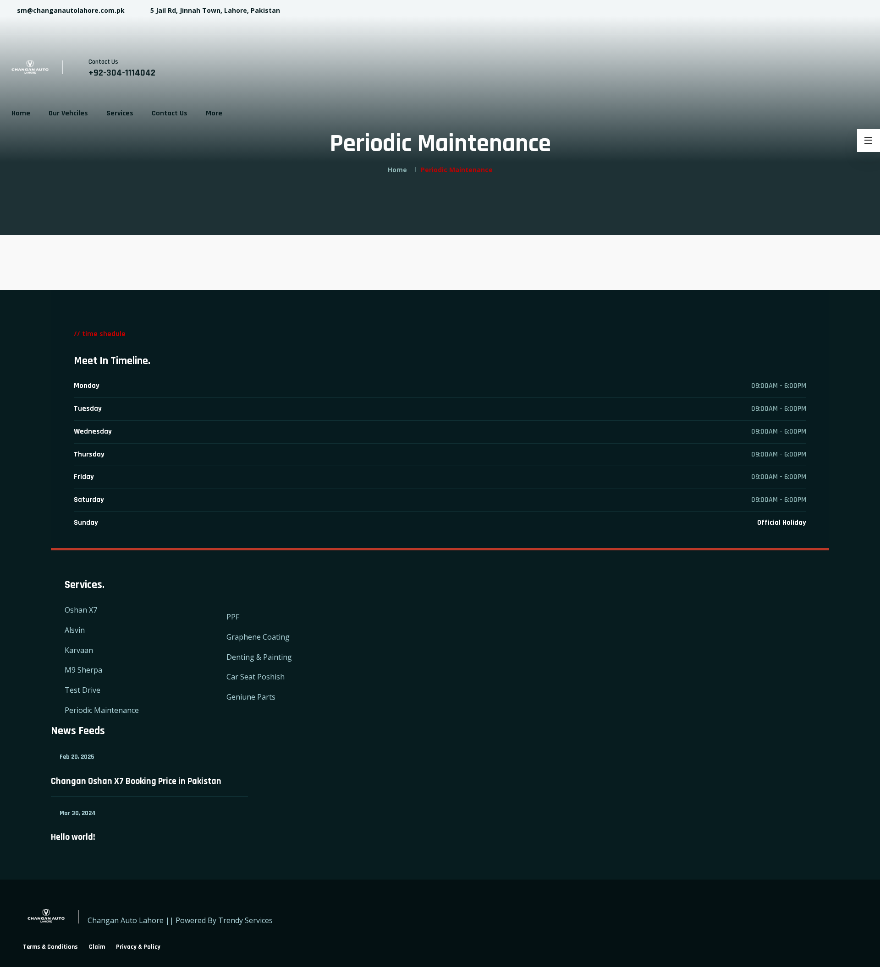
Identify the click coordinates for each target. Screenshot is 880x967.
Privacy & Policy (138, 947)
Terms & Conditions (50, 947)
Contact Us (169, 113)
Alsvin (75, 630)
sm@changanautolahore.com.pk (70, 10)
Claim (97, 947)
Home (20, 113)
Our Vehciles (68, 113)
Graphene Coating (258, 637)
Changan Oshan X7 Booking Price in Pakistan (136, 781)
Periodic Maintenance (102, 710)
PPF (232, 617)
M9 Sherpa (83, 670)
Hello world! (73, 837)
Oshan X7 (81, 610)
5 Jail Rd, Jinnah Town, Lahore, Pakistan (214, 10)
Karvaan (79, 650)
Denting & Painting (259, 657)
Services (119, 113)
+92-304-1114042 (121, 73)
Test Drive (82, 690)
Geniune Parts (250, 697)
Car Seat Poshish (255, 677)
